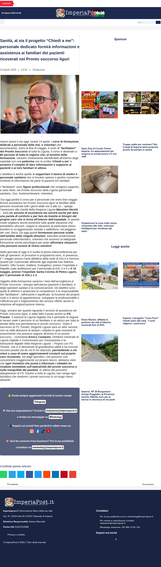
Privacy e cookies (16, 534)
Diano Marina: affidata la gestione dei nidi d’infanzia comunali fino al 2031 (96, 322)
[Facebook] (139, 13)
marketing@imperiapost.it (48, 447)
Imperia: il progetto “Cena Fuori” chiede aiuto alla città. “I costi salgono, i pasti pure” (141, 321)
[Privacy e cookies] (4, 532)
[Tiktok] (157, 13)
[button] (2, 21)
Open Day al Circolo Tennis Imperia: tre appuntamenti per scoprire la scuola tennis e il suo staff (99, 152)
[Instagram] (144, 13)
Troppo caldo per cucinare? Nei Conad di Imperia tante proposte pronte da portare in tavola (140, 147)
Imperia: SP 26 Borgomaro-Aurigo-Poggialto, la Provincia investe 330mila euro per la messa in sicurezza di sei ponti (98, 395)
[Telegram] (153, 13)
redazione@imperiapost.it (61, 410)
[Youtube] (148, 13)
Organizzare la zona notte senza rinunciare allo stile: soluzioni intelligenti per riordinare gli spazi (99, 227)
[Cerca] (158, 22)
